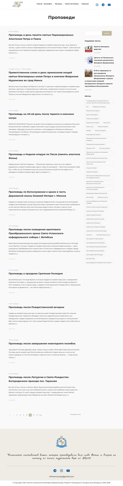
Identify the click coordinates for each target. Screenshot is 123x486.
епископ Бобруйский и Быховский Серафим (96, 202)
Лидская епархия (103, 126)
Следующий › (40, 415)
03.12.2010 (12, 400)
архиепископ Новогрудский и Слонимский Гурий (95, 188)
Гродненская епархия (92, 122)
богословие (89, 197)
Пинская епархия (104, 148)
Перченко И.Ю (90, 148)
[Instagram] (97, 5)
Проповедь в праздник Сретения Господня (36, 273)
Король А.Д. (89, 126)
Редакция (85, 4)
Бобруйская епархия (99, 106)
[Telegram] (103, 5)
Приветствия (14, 69)
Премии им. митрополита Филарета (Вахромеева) (97, 153)
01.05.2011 (12, 177)
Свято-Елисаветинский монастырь (96, 158)
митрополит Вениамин (93, 223)
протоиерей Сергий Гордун (94, 254)
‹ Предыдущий (13, 415)
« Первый (10, 415)
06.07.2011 (12, 99)
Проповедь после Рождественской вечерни (36, 307)
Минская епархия (100, 130)
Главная (39, 4)
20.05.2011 (12, 140)
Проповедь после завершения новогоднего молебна (42, 343)
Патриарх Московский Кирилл (95, 144)
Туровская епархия (92, 172)
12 (33, 415)
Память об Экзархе (72, 4)
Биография (48, 4)
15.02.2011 (12, 293)
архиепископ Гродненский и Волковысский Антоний (94, 182)
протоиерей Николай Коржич (95, 250)
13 (37, 415)
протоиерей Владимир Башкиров (96, 246)
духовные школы (103, 197)
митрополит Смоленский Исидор (96, 231)
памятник (89, 235)
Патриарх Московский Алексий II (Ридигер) (96, 139)
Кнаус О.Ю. (106, 122)
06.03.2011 (12, 259)
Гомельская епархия (92, 118)
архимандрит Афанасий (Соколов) (96, 193)
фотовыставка (90, 258)
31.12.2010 (12, 362)
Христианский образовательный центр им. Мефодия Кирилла (98, 176)
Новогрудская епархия (93, 134)
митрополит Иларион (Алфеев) (95, 227)
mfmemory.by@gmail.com (61, 476)
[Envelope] (109, 5)
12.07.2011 (12, 58)
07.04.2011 (12, 215)
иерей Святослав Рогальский (95, 219)
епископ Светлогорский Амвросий (96, 207)
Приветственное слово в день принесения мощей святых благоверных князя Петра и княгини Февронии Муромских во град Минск (43, 76)
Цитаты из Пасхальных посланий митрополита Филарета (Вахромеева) (104, 60)
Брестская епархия (92, 114)
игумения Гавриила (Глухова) (95, 211)
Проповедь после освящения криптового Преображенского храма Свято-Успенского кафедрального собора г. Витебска (36, 233)
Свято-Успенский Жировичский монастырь (96, 163)
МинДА (88, 130)
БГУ (87, 106)
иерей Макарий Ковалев (93, 215)
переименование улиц (103, 235)
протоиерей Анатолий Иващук (95, 242)
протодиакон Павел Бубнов (94, 238)
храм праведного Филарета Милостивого (98, 262)
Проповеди (13, 31)
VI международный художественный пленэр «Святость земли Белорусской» (98, 101)
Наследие (58, 4)
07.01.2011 (12, 329)
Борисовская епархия (92, 110)
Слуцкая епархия (91, 168)
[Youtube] (68, 471)
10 (26, 415)
